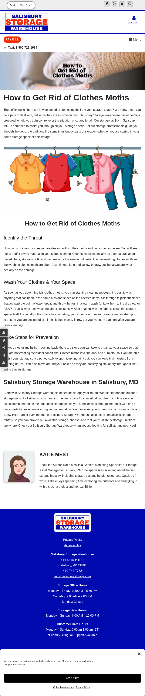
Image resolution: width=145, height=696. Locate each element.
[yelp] (114, 4)
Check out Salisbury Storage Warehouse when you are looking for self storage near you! (77, 425)
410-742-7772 (72, 570)
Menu (136, 39)
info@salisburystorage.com (72, 576)
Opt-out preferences (63, 687)
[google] (130, 4)
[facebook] (107, 4)
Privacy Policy (83, 687)
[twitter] (122, 4)
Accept (72, 678)
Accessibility (72, 545)
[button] (139, 654)
